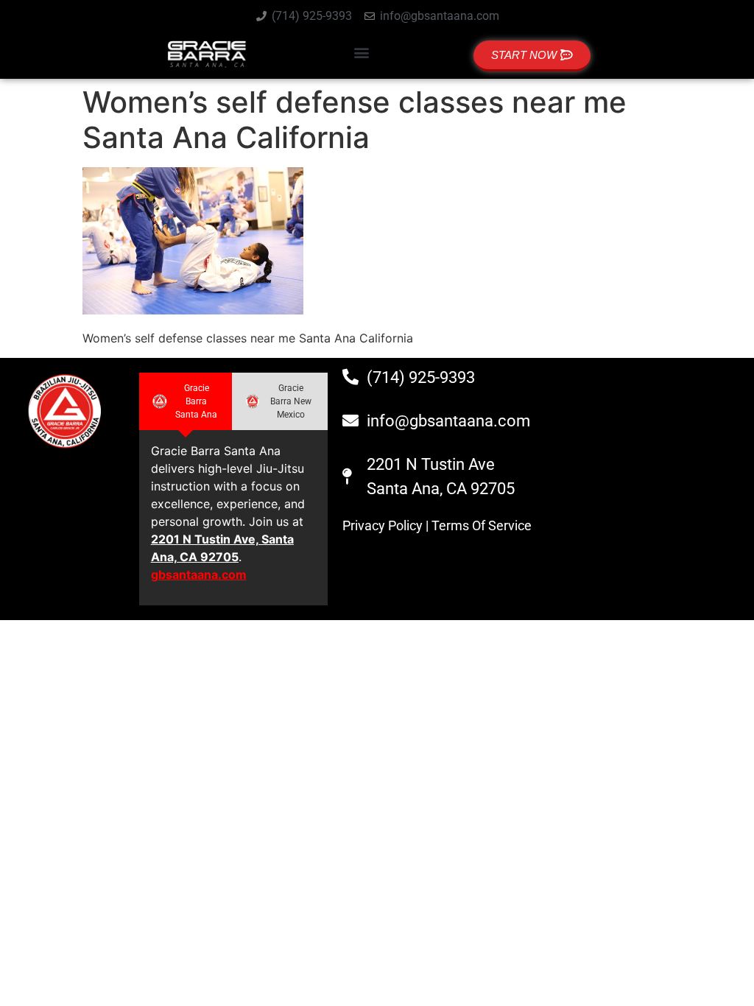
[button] (362, 52)
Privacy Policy (382, 525)
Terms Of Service (481, 525)
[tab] (185, 401)
